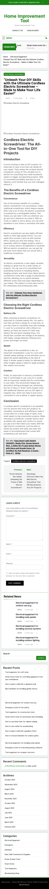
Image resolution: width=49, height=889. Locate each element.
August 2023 (9, 808)
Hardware (8, 850)
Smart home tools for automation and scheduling (24, 717)
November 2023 (11, 799)
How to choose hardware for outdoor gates (22, 736)
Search (6, 653)
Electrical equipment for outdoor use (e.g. (21, 703)
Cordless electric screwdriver (24, 461)
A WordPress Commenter (15, 766)
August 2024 (9, 789)
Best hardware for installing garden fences (21, 689)
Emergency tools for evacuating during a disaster (23, 748)
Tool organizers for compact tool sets (20, 752)
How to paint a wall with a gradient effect (21, 731)
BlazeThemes (24, 885)
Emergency (9, 845)
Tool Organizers (11, 869)
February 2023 (10, 827)
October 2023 (10, 803)
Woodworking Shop (12, 873)
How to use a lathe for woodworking (19, 726)
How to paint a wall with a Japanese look (24, 2)
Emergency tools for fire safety (17, 707)
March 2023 (9, 822)
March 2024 (9, 794)
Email (9, 554)
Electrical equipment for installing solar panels (22, 743)
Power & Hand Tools (12, 859)
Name (9, 544)
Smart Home (9, 864)
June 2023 (8, 817)
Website (9, 563)
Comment (10, 516)
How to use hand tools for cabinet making (21, 722)
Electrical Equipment (14, 74)
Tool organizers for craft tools (16, 672)
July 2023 (8, 813)
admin (8, 98)
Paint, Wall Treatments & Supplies (17, 854)
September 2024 (11, 785)
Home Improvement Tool (24, 18)
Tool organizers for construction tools (20, 712)
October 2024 (10, 780)
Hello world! (32, 766)
